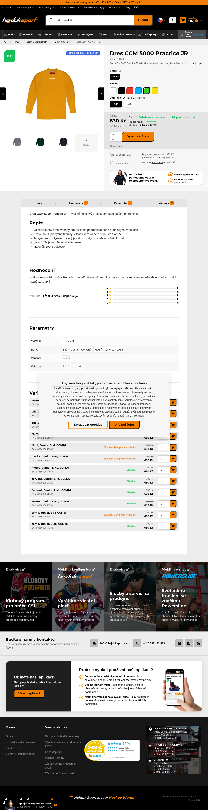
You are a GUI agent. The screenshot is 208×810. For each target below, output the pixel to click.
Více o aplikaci (29, 693)
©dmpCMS (194, 800)
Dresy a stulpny (62, 42)
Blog (127, 7)
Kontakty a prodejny (94, 7)
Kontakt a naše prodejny (20, 742)
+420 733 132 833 (154, 643)
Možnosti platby (54, 757)
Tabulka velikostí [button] (67, 7)
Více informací (135, 415)
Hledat (143, 20)
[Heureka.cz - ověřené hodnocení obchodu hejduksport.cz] (112, 749)
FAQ (136, 7)
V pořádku (125, 424)
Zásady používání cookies (61, 773)
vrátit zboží (157, 162)
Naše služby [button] (45, 7)
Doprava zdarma (150, 154)
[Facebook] (189, 643)
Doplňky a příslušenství (37, 42)
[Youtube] (198, 643)
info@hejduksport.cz (113, 643)
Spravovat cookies (88, 424)
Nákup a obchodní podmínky (62, 736)
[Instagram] (179, 643)
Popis (38, 203)
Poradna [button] (113, 7)
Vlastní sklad (13, 748)
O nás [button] (5, 7)
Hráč (16, 42)
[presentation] (3, 93)
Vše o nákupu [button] (24, 7)
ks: (113, 134)
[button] (10, 34)
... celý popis (195, 63)
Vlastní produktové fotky (20, 754)
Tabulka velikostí (135, 98)
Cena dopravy (53, 752)
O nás (9, 736)
